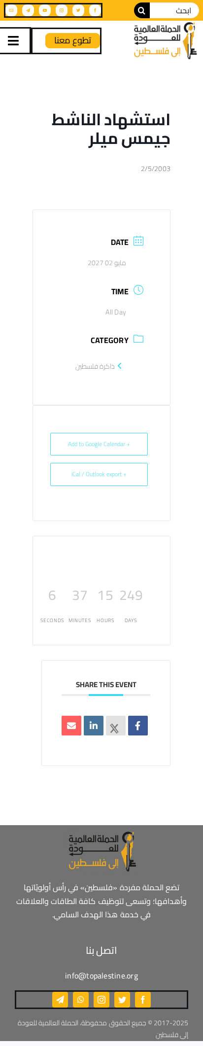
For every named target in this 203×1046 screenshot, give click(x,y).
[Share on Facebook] (138, 725)
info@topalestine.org (101, 975)
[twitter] (78, 10)
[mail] (11, 10)
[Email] (71, 725)
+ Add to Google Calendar (99, 444)
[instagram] (62, 10)
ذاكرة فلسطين (95, 366)
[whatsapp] (81, 1000)
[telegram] (28, 10)
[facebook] (95, 10)
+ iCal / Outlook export (99, 474)
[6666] (164, 41)
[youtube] (45, 10)
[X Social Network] (116, 725)
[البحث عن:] (174, 9)
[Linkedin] (93, 725)
